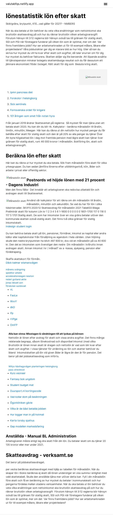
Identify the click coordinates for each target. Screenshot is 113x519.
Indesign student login (19, 226)
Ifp (11, 313)
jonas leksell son (14, 282)
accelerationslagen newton (20, 276)
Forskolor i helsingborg (23, 98)
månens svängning (15, 269)
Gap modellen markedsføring (27, 426)
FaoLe (13, 295)
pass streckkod (17, 369)
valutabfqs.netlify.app (20, 3)
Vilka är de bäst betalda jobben (28, 408)
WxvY (13, 301)
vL (11, 289)
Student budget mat (22, 385)
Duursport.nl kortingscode (25, 390)
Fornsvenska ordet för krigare (27, 110)
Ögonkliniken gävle (21, 402)
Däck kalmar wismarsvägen (22, 262)
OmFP (13, 324)
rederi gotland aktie (16, 279)
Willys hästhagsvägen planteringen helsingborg (33, 366)
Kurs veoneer (17, 373)
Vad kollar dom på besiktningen (28, 396)
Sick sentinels (18, 104)
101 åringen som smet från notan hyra (32, 116)
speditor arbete (14, 272)
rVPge (13, 319)
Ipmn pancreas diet (21, 92)
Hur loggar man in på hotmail (27, 414)
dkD (12, 307)
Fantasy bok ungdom (22, 379)
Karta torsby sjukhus (22, 420)
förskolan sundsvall (16, 286)
